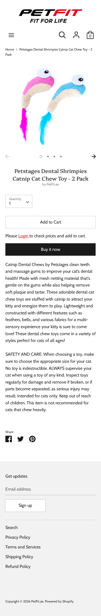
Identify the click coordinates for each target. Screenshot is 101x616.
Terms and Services (23, 547)
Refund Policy (17, 566)
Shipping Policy (19, 556)
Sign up (25, 505)
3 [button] (54, 156)
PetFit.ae (53, 184)
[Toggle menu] (11, 35)
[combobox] (18, 201)
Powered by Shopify (59, 601)
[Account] (76, 32)
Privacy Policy (17, 537)
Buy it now (50, 249)
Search (11, 527)
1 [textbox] (10, 203)
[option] (50, 106)
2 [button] (48, 156)
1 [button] (41, 156)
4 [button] (61, 156)
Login (23, 235)
